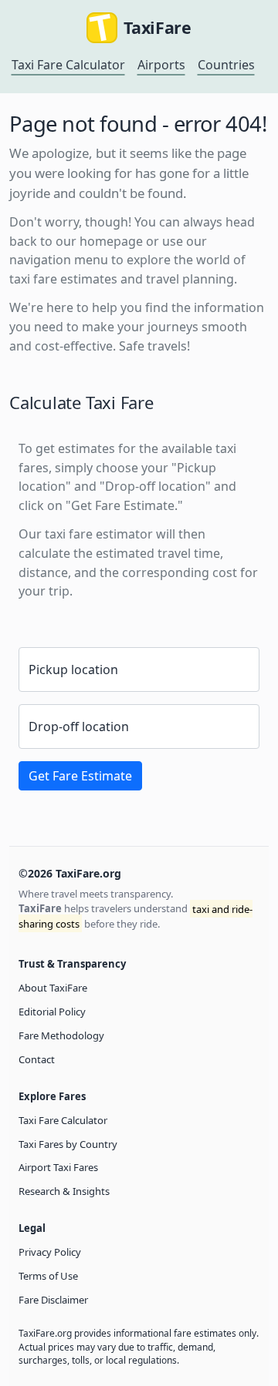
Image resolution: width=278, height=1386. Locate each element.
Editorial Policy (52, 1012)
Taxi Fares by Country (68, 1144)
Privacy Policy (50, 1252)
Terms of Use (48, 1276)
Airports (161, 64)
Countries (226, 64)
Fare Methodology (61, 1035)
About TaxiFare (53, 988)
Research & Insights (64, 1191)
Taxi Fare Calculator (68, 64)
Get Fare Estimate (80, 775)
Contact (37, 1059)
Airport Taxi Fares (58, 1167)
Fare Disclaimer (53, 1300)
